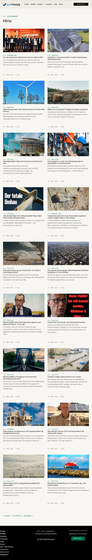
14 (21, 516)
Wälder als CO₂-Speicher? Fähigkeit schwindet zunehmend (68, 109)
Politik (2, 541)
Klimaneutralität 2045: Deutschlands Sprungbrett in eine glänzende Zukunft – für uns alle (22, 323)
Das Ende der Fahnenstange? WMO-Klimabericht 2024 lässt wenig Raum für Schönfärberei (68, 271)
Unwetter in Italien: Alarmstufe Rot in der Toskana (64, 377)
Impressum (4, 549)
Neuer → (29, 516)
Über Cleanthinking (6, 547)
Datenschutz (4, 552)
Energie (2, 531)
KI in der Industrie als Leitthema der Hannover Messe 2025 (23, 57)
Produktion (4, 539)
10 (13, 516)
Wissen (2, 544)
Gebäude (3, 536)
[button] (43, 4)
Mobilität (3, 534)
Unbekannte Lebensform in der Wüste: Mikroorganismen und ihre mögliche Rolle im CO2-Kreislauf (67, 217)
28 (25, 516)
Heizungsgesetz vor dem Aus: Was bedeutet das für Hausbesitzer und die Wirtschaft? (65, 162)
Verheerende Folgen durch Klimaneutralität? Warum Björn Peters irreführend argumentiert (22, 217)
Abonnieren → (78, 538)
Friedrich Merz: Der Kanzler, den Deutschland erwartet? (66, 322)
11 (15, 516)
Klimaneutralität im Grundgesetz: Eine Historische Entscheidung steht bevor (19, 378)
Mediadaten (4, 554)
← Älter (6, 516)
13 (19, 516)
